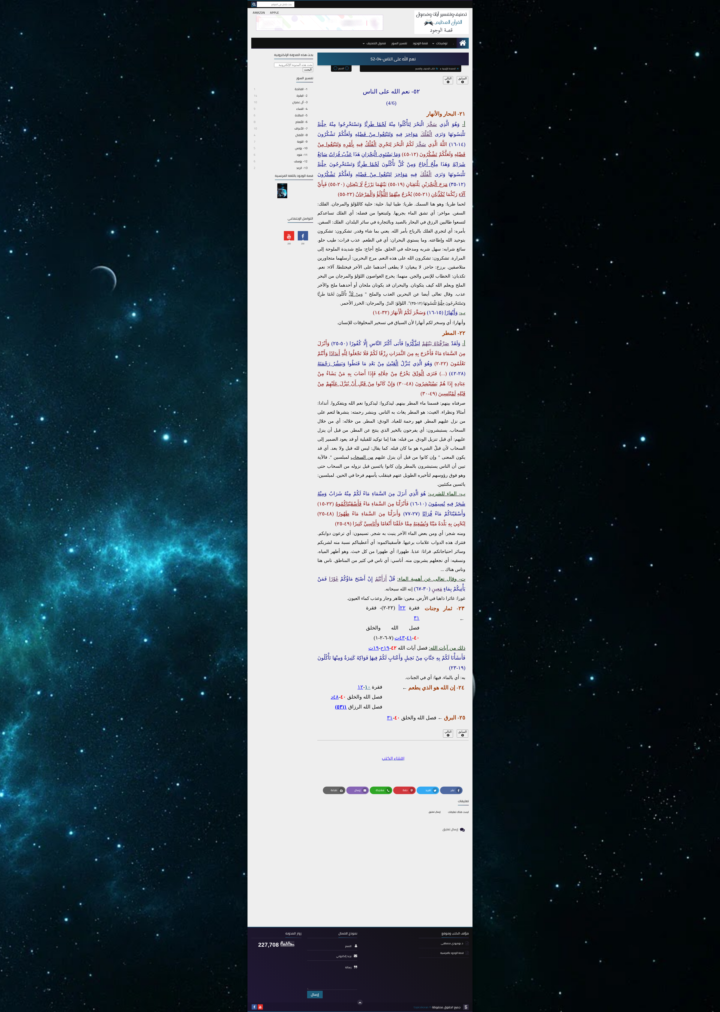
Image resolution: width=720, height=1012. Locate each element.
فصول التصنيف (376, 43)
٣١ (416, 618)
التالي (448, 78)
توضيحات (441, 43)
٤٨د (335, 697)
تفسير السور (399, 43)
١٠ (367, 687)
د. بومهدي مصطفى (452, 943)
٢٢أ (402, 608)
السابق (462, 78)
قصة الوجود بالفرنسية (452, 952)
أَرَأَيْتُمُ (381, 579)
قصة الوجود (420, 43)
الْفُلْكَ (426, 134)
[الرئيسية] (463, 43)
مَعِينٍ (437, 589)
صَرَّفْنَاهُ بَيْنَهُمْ (435, 343)
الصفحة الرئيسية (449, 68)
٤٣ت (399, 638)
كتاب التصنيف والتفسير (425, 68)
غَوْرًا (333, 579)
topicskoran (421, 1007)
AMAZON (259, 12)
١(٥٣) (341, 707)
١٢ (360, 687)
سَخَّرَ (432, 124)
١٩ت (373, 648)
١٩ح (384, 648)
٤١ (409, 638)
